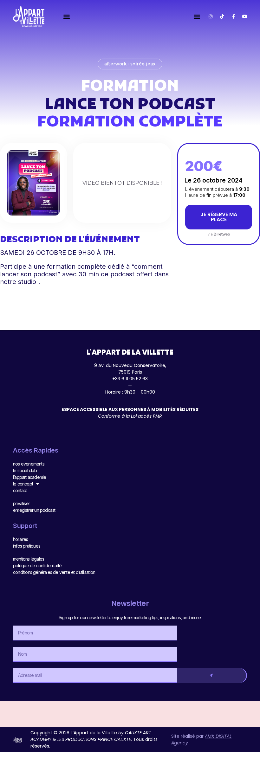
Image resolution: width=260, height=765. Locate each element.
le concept (23, 483)
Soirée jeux (143, 63)
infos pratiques (26, 546)
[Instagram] (210, 16)
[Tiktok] (222, 16)
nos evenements (28, 463)
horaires (20, 539)
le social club (25, 470)
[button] (66, 16)
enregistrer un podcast (34, 510)
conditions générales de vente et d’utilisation (54, 572)
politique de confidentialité (37, 565)
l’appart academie (29, 477)
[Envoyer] (212, 675)
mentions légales (28, 559)
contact (20, 490)
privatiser (21, 503)
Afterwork (115, 63)
